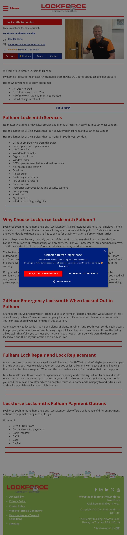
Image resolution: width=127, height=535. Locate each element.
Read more (63, 266)
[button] (63, 281)
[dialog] (63, 267)
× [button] (104, 251)
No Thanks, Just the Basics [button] (83, 273)
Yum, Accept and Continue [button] (43, 273)
